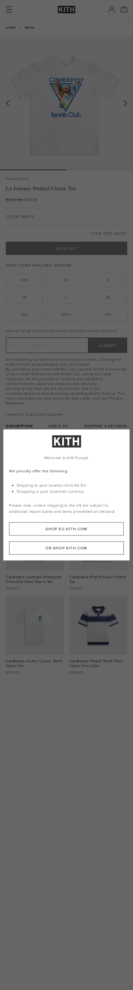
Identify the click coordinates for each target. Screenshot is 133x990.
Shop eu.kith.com (66, 529)
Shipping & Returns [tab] (105, 426)
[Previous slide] (7, 103)
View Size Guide (109, 233)
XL (108, 297)
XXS (25, 280)
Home (11, 27)
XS (66, 280)
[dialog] (66, 494)
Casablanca (17, 178)
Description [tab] (19, 426)
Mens (29, 27)
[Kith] (66, 9)
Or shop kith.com (66, 548)
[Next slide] (125, 103)
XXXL (66, 314)
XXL (25, 314)
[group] (66, 103)
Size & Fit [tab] (58, 426)
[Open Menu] (9, 9)
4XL (108, 314)
